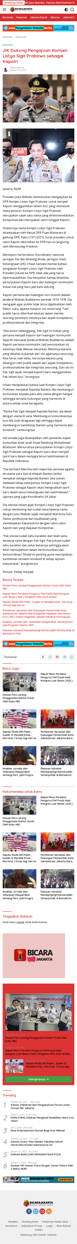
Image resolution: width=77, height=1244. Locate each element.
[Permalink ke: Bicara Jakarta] (5, 68)
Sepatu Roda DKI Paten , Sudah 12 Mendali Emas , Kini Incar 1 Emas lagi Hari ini (38, 603)
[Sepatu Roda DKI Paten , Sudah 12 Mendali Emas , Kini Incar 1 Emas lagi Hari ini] (19, 718)
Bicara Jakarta (17, 67)
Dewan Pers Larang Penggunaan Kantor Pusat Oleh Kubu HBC (37, 587)
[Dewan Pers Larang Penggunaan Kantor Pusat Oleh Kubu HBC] (19, 681)
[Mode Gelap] (66, 10)
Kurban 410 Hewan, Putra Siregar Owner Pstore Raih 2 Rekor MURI (42, 1167)
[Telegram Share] (64, 657)
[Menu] (5, 9)
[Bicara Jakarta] (21, 9)
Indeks (39, 1229)
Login (49, 1225)
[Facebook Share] (43, 657)
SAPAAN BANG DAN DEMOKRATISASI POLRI (36, 1154)
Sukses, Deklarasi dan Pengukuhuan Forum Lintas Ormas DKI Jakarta (40, 1106)
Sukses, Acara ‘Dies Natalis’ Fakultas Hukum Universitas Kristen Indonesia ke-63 (37, 1143)
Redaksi (13, 1221)
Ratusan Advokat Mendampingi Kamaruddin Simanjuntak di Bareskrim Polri (38, 632)
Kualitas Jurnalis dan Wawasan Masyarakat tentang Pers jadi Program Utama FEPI (38, 623)
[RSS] (49, 1211)
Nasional (8, 44)
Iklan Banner (64, 1225)
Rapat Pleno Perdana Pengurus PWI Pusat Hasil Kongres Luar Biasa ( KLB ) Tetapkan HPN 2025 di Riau (36, 595)
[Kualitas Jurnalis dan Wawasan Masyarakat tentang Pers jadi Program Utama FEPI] (19, 755)
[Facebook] (29, 1211)
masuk (20, 922)
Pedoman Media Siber (55, 1221)
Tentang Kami (30, 1221)
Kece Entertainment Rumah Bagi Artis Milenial (38, 1130)
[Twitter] (35, 1211)
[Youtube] (42, 1211)
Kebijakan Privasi (32, 1225)
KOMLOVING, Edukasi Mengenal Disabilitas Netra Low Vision (42, 1119)
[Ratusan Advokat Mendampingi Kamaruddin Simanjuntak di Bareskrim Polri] (57, 755)
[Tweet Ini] (50, 657)
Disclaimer (11, 1225)
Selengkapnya (37, 1079)
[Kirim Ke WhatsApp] (71, 657)
